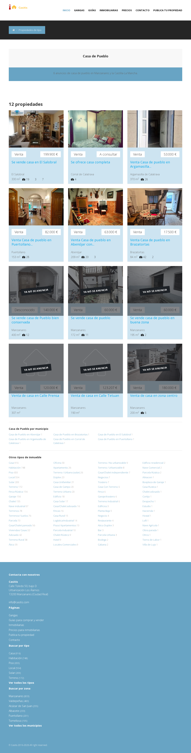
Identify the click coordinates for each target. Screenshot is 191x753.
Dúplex (57, 477)
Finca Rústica (16, 491)
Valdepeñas (19, 701)
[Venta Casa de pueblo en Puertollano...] (36, 213)
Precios (127, 10)
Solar (12, 482)
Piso (11, 472)
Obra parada (150, 530)
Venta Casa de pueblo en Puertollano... (31, 242)
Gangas (79, 10)
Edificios (102, 506)
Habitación (15, 467)
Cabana (102, 544)
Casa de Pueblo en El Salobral (114, 434)
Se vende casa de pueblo (90, 318)
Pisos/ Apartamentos (64, 525)
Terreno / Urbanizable (110, 467)
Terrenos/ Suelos (18, 515)
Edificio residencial (153, 462)
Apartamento (60, 467)
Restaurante (105, 520)
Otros (146, 535)
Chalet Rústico (61, 535)
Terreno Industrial (108, 501)
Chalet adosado (151, 491)
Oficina (57, 462)
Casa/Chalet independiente (113, 472)
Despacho (148, 501)
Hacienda (148, 510)
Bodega (102, 539)
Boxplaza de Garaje (153, 482)
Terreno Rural (16, 539)
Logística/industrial (63, 520)
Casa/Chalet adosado (65, 506)
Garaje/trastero (106, 496)
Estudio (147, 506)
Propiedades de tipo (30, 30)
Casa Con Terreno (108, 486)
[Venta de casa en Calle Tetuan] (95, 368)
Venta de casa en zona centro (153, 395)
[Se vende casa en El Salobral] (36, 135)
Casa (11, 462)
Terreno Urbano (62, 491)
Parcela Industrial (63, 530)
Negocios (103, 477)
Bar (100, 530)
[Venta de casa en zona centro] (154, 368)
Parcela (13, 520)
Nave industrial (17, 506)
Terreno (13, 486)
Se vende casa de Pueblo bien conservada (35, 320)
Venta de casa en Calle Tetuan (95, 395)
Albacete (17, 711)
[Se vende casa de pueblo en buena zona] (154, 291)
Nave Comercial (151, 467)
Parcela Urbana (106, 535)
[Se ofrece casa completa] (95, 135)
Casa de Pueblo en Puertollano (115, 439)
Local (12, 477)
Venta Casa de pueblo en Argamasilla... (150, 164)
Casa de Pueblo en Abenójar (24, 434)
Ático (11, 544)
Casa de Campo (62, 486)
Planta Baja (104, 510)
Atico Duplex (105, 525)
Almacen (147, 477)
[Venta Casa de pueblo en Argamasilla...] (154, 135)
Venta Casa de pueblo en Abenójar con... (91, 242)
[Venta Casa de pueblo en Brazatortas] (154, 213)
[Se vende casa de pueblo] (95, 291)
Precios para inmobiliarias (24, 630)
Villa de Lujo (149, 544)
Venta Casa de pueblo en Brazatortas (150, 242)
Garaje (12, 496)
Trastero (102, 482)
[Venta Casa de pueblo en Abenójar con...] (95, 213)
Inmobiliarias (109, 10)
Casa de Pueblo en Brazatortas (70, 434)
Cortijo (146, 496)
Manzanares (19, 696)
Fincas (56, 510)
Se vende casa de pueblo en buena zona (152, 320)
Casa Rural (59, 515)
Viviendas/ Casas (18, 530)
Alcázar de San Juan (23, 706)
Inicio (66, 10)
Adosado (14, 535)
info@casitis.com (19, 602)
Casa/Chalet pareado (20, 525)
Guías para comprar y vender (26, 620)
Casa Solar (59, 501)
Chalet (12, 501)
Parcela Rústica (151, 472)
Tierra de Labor (151, 539)
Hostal (146, 515)
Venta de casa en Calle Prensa (35, 395)
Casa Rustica (149, 486)
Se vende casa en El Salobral (34, 162)
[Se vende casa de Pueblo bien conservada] (36, 291)
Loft (145, 520)
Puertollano (18, 715)
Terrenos (14, 510)
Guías (92, 10)
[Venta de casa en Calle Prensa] (36, 368)
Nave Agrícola (150, 525)
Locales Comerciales (64, 544)
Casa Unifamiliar (62, 482)
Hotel (56, 539)
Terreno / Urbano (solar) (66, 472)
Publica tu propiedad (167, 10)
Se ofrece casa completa (90, 162)
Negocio (102, 515)
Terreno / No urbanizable (112, 462)
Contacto (143, 10)
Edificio (57, 496)
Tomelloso (18, 720)
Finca (101, 491)
